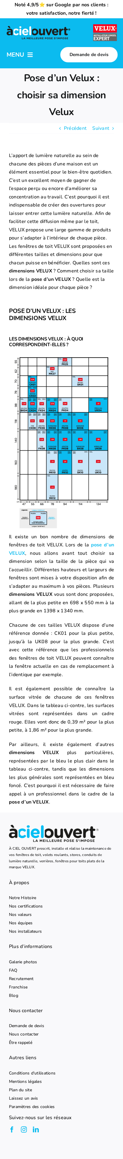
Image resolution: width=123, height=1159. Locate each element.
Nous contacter (24, 1034)
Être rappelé (20, 1043)
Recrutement (21, 979)
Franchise (18, 987)
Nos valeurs (20, 915)
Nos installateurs (25, 931)
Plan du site (20, 1090)
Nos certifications (26, 906)
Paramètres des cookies (32, 1107)
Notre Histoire (22, 898)
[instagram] (24, 1130)
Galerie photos (23, 962)
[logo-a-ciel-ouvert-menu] (38, 26)
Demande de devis (26, 1026)
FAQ (13, 970)
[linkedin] (36, 1130)
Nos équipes (21, 923)
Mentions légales (25, 1082)
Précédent (75, 128)
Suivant (100, 128)
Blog (13, 996)
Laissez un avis (23, 1098)
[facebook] (12, 1130)
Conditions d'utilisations (32, 1073)
